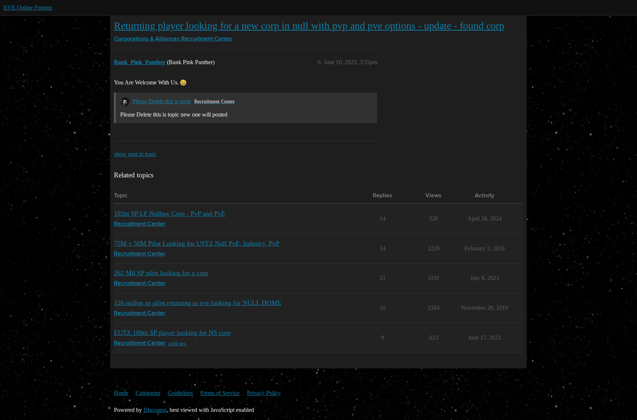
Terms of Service (220, 393)
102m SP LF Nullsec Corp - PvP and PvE (169, 213)
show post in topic (135, 154)
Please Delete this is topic (161, 101)
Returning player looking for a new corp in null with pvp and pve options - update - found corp (309, 25)
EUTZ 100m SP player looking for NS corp (172, 332)
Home (121, 393)
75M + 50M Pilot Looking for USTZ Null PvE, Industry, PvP (196, 243)
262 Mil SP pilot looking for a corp (161, 273)
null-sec (177, 343)
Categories (148, 393)
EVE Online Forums (28, 7)
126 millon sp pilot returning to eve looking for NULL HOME (197, 302)
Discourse (155, 410)
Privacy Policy (264, 393)
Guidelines (180, 393)
